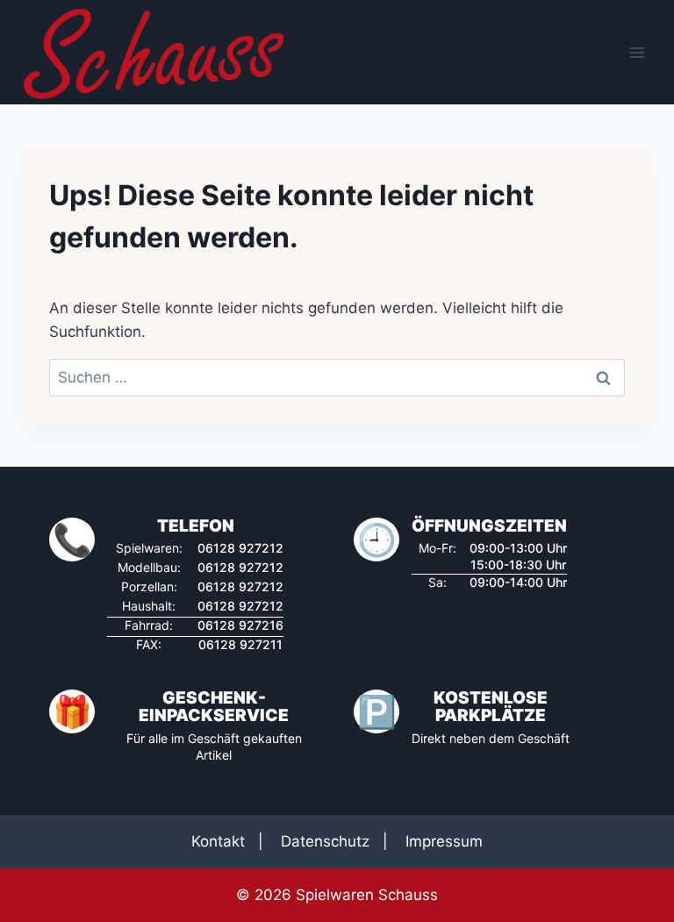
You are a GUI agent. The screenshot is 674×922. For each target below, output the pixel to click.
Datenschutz (325, 841)
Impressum (444, 841)
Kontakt (218, 841)
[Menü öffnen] (636, 52)
